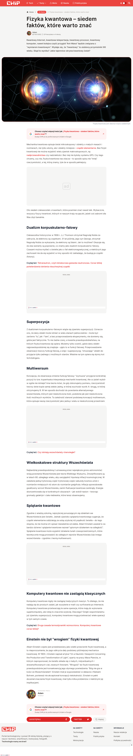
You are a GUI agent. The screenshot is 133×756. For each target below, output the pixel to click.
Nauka (66, 3)
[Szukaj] (129, 3)
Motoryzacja (78, 740)
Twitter (78, 719)
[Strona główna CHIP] (13, 3)
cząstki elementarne (86, 148)
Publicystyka (81, 3)
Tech (31, 3)
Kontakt (117, 736)
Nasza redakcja (120, 732)
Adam (34, 32)
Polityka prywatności (122, 740)
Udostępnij (35, 719)
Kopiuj (101, 719)
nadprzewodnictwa (36, 155)
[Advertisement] (66, 291)
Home (31, 12)
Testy (41, 3)
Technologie (78, 732)
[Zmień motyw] (123, 3)
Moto (54, 3)
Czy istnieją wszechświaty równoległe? (56, 452)
